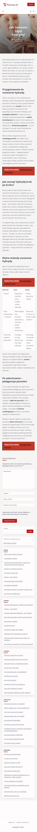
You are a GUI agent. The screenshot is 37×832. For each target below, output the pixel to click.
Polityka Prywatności (22, 822)
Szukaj (6, 528)
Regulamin (11, 822)
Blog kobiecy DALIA (10, 543)
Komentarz (7, 471)
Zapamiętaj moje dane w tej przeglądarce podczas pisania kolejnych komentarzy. (16, 513)
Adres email (8, 499)
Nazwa (6, 493)
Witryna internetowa (10, 505)
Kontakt (31, 4)
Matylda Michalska (18, 39)
